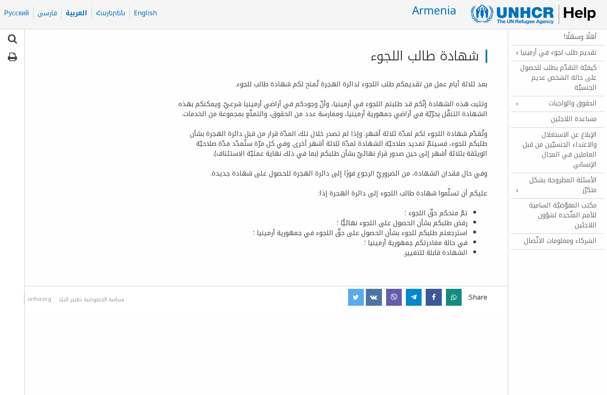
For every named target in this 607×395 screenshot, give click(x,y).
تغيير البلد (70, 299)
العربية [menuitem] (76, 13)
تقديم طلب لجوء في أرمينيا (558, 52)
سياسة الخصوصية (104, 299)
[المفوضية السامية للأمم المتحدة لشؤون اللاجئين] (529, 14)
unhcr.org (39, 299)
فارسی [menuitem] (47, 13)
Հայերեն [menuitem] (110, 13)
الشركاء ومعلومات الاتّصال (560, 241)
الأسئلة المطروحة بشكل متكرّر (563, 185)
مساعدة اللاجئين (574, 119)
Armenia (434, 10)
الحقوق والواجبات (573, 103)
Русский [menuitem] (16, 13)
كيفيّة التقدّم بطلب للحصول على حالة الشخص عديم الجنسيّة (558, 78)
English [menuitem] (145, 13)
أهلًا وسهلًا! (580, 37)
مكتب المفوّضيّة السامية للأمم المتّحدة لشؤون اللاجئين (563, 215)
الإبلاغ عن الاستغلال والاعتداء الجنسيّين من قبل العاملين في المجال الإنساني (560, 149)
